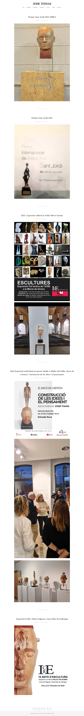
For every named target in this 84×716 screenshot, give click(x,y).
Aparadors (35, 7)
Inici (23, 7)
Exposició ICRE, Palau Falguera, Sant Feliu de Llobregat (42, 619)
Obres (53, 7)
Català (43, 713)
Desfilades (42, 7)
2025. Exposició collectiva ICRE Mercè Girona (42, 215)
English (52, 713)
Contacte (59, 7)
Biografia (29, 7)
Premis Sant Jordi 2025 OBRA (42, 17)
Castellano (48, 713)
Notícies (48, 7)
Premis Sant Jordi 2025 (42, 118)
